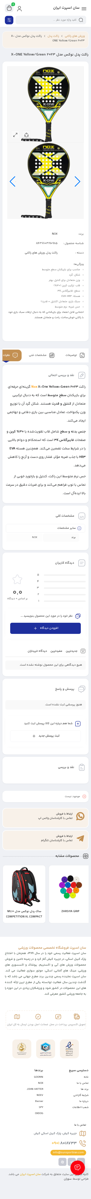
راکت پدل (53, 36)
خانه (86, 1077)
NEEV (40, 1095)
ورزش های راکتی (75, 36)
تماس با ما (83, 1083)
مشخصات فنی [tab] (38, 355)
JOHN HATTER (35, 1089)
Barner (39, 1101)
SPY (41, 1107)
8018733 (64, 1143)
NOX (55, 234)
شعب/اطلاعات (80, 1107)
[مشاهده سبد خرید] (9, 8)
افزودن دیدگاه (49, 628)
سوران (68, 1179)
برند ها (85, 1089)
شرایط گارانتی (81, 1095)
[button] (55, 919)
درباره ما (84, 1101)
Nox (34, 387)
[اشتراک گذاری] (26, 134)
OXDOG (39, 1113)
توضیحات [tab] (72, 355)
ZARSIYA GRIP (70, 911)
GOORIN (38, 1077)
